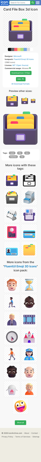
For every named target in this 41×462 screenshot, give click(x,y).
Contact (34, 433)
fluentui (13, 157)
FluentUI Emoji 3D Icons (24, 59)
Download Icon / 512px (21, 73)
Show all (20, 423)
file (20, 153)
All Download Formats (20, 84)
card (12, 153)
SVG (19, 79)
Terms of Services (22, 437)
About (26, 433)
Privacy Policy (7, 437)
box (27, 153)
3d (22, 157)
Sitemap (35, 437)
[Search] (32, 3)
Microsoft (17, 56)
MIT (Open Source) (20, 65)
